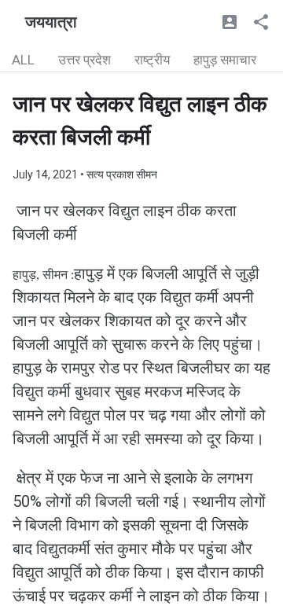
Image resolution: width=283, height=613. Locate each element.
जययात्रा (51, 22)
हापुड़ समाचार (224, 60)
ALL (23, 60)
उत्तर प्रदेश (84, 60)
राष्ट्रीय (152, 60)
